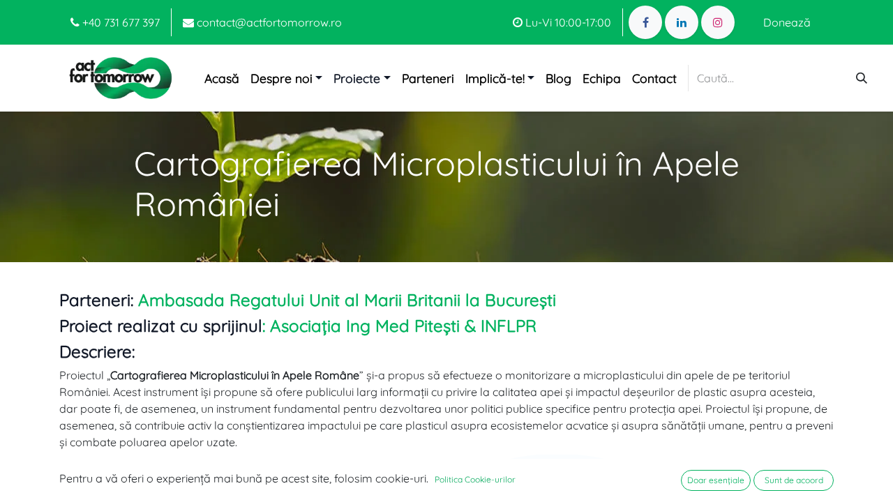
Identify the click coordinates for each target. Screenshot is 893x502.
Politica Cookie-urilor (475, 479)
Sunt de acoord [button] (794, 480)
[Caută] (861, 78)
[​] (645, 22)
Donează (787, 22)
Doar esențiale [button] (715, 480)
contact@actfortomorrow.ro (268, 22)
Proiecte (356, 78)
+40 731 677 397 (120, 22)
